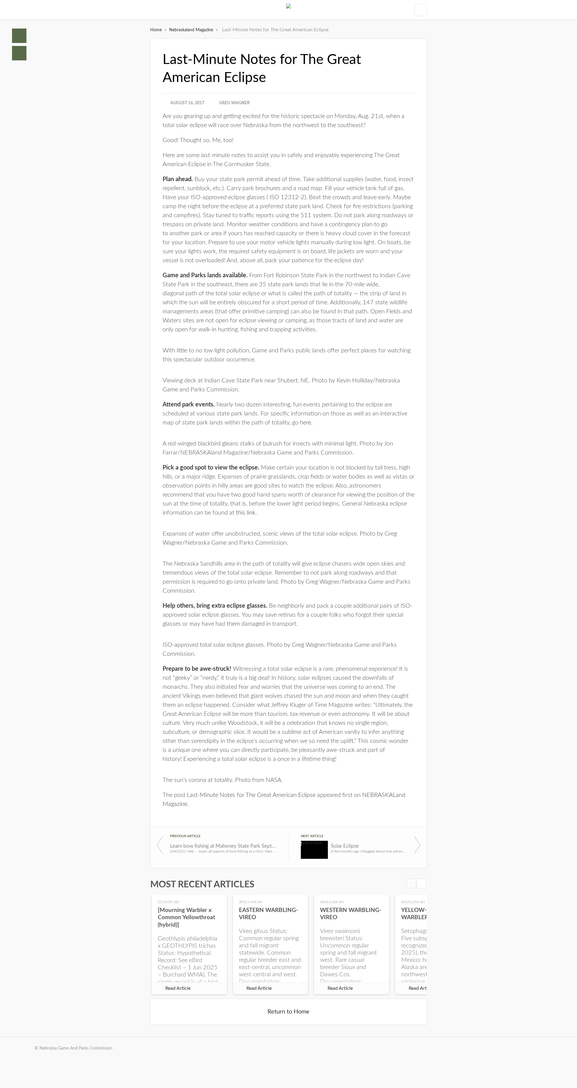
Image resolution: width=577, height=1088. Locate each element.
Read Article (178, 988)
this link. (246, 513)
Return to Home (288, 1012)
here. (306, 423)
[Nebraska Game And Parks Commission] (288, 9)
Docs (19, 53)
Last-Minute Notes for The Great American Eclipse (251, 795)
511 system (316, 215)
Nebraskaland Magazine (191, 30)
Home (19, 36)
